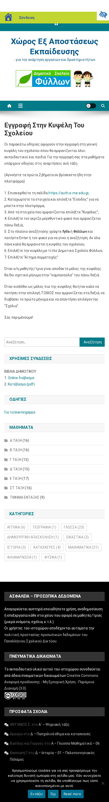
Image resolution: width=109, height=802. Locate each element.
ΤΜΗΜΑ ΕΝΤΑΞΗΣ (24, 497)
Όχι (53, 794)
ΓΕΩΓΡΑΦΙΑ (44, 527)
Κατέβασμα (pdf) (21, 384)
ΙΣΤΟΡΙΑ (16, 547)
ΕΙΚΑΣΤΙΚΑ (77, 537)
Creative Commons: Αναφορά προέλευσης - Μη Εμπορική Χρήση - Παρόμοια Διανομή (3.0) (51, 682)
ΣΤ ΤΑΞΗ (17, 488)
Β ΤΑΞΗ (16, 450)
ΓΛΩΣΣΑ (74, 527)
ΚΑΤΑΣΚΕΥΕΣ (47, 547)
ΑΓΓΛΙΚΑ (16, 527)
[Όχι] (102, 783)
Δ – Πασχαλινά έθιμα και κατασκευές (60, 734)
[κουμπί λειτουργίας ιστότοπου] (91, 105)
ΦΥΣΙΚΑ (53, 557)
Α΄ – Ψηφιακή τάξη (54, 724)
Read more (72, 794)
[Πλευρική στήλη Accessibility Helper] (103, 14)
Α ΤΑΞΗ (16, 440)
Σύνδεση (26, 17)
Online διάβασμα (21, 378)
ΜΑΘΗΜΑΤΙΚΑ (83, 547)
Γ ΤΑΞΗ (15, 460)
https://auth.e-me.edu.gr (68, 193)
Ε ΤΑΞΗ (16, 478)
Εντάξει (36, 794)
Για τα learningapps (19, 412)
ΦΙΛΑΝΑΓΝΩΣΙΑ (22, 557)
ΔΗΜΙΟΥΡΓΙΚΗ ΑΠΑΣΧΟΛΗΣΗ (33, 537)
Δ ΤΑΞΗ (16, 469)
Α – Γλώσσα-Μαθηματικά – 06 (75, 743)
